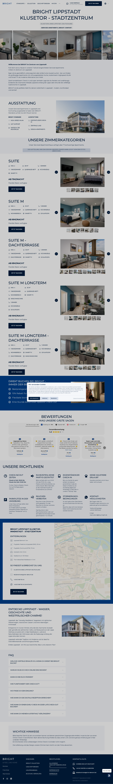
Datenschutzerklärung (78, 398)
